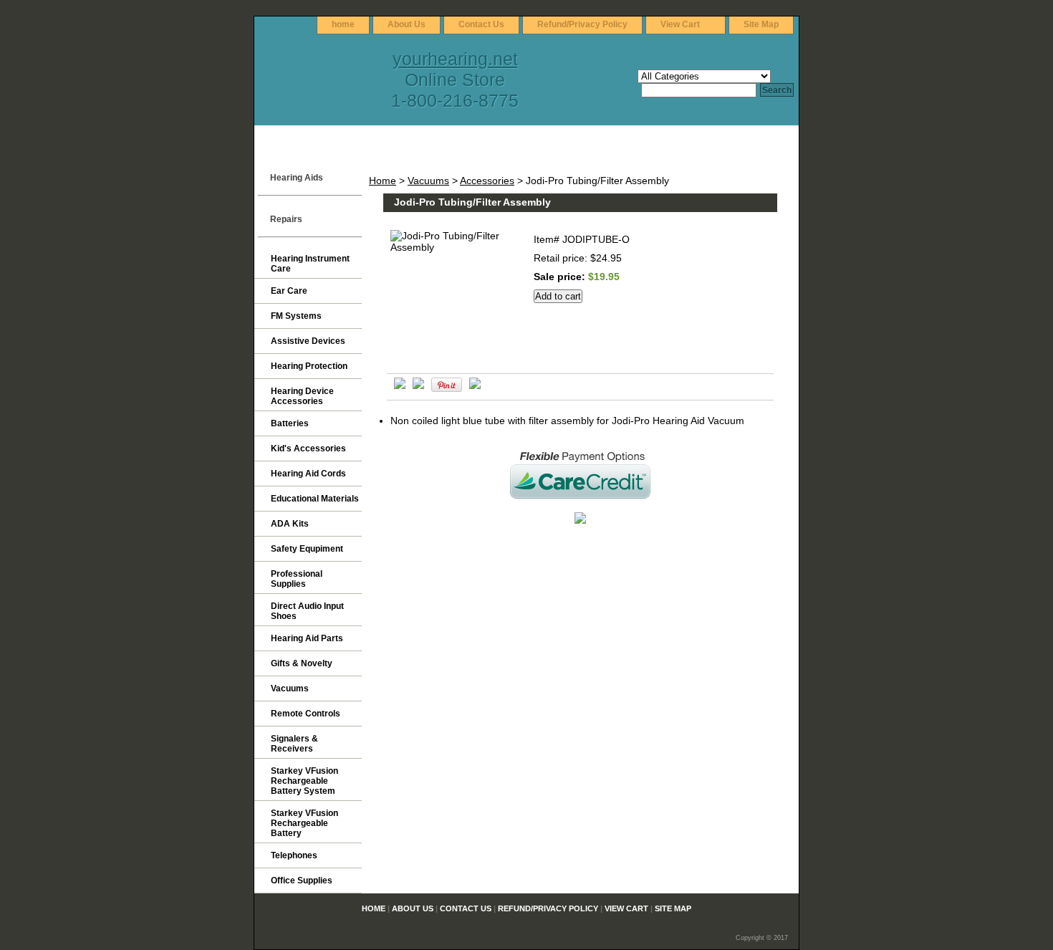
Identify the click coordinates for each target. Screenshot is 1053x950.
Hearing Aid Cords (308, 474)
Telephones (294, 855)
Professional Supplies (296, 579)
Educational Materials (315, 499)
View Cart (680, 24)
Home (382, 180)
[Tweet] (399, 385)
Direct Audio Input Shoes (307, 611)
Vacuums (428, 180)
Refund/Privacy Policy (582, 24)
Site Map (761, 24)
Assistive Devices (308, 341)
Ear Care (289, 291)
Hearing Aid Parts (307, 638)
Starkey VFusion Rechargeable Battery (304, 823)
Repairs (286, 219)
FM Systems (296, 316)
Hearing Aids (296, 178)
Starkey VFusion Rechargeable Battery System (304, 781)
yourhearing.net (455, 59)
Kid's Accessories (308, 448)
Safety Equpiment (307, 549)
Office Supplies (301, 880)
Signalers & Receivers (294, 744)
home (343, 24)
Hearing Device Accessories (302, 396)
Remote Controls (305, 714)
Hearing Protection (309, 366)
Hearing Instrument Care (310, 264)
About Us (406, 24)
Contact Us (481, 24)
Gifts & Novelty (301, 663)
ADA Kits (290, 524)
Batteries (290, 423)
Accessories (487, 180)
